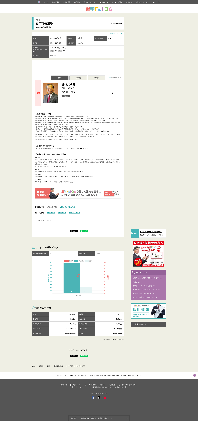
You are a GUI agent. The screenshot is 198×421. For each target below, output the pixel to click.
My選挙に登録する (116, 33)
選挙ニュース (77, 385)
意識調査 (129, 2)
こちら (64, 139)
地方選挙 (77, 2)
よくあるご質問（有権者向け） (128, 385)
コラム (46, 2)
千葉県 (48, 366)
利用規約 (112, 385)
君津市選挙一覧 (116, 23)
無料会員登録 (85, 418)
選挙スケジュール (90, 2)
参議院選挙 (66, 2)
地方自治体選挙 (74, 213)
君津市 (49, 220)
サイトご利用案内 (90, 385)
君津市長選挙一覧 (58, 366)
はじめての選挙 (117, 2)
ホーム (33, 366)
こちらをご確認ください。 (80, 148)
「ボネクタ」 (90, 134)
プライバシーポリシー (81, 387)
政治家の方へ (64, 385)
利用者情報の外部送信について (101, 387)
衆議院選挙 (55, 2)
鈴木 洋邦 (68, 86)
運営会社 (102, 385)
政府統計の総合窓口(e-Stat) (115, 339)
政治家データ (104, 2)
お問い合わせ (119, 387)
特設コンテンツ (141, 2)
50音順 (96, 78)
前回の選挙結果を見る (67, 207)
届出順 (78, 78)
